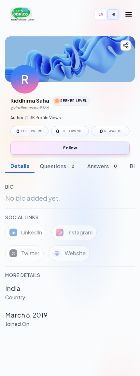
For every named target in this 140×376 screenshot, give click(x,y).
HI (113, 14)
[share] (125, 45)
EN (100, 14)
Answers (102, 166)
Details (19, 165)
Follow (70, 147)
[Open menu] (128, 14)
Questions (57, 166)
